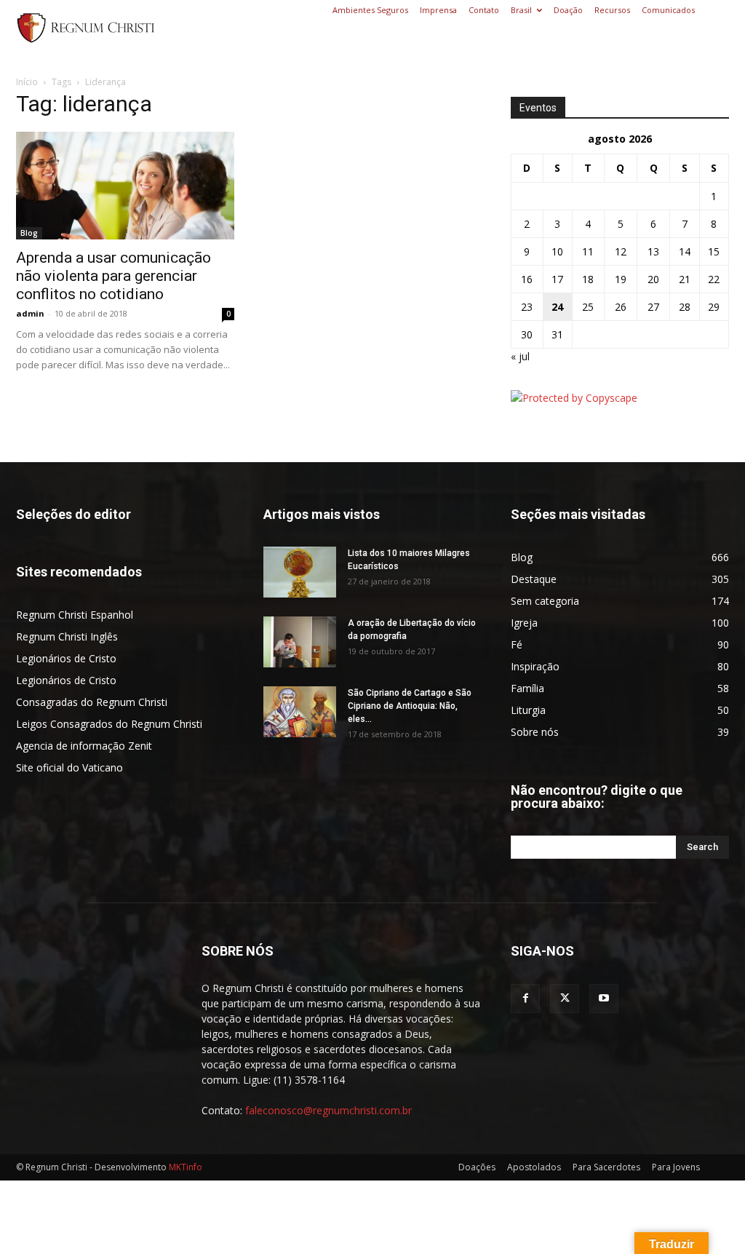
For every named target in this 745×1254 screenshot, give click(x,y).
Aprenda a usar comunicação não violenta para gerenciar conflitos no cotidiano (113, 276)
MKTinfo (185, 1167)
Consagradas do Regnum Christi (91, 702)
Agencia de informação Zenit (84, 746)
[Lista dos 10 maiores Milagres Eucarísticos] (299, 572)
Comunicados (668, 9)
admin (30, 313)
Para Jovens (676, 1167)
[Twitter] (564, 998)
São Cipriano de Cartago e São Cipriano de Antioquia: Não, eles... (409, 706)
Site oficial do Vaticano (69, 767)
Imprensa (438, 9)
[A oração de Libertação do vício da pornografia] (299, 641)
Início (27, 82)
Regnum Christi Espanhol (74, 615)
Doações (476, 1167)
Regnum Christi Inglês (67, 636)
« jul (520, 356)
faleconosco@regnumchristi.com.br (328, 1110)
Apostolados (534, 1167)
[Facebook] (525, 998)
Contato (484, 9)
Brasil (521, 9)
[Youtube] (603, 998)
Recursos (612, 9)
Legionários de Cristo (66, 658)
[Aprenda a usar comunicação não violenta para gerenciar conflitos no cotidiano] (125, 185)
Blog (29, 233)
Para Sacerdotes (606, 1167)
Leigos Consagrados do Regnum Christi (109, 724)
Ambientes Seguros (370, 9)
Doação (568, 9)
